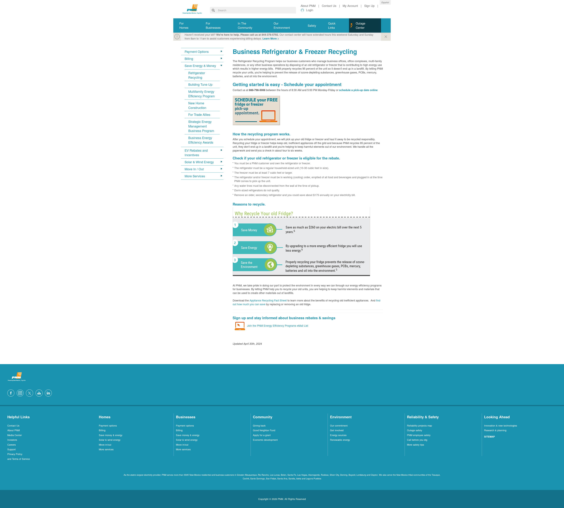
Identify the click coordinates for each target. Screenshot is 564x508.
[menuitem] (186, 25)
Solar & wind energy (109, 439)
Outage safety (414, 430)
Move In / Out (194, 169)
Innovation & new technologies (500, 425)
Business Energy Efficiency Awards (200, 140)
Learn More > (270, 38)
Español (385, 2)
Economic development (265, 439)
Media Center (14, 435)
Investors (12, 439)
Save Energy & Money (200, 65)
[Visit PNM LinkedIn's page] (49, 393)
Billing (189, 58)
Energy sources (338, 435)
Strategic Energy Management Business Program (201, 126)
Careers (11, 444)
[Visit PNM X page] (30, 393)
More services (106, 449)
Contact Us (13, 425)
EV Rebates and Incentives (196, 152)
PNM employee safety (418, 435)
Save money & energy (110, 435)
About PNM (13, 430)
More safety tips (415, 444)
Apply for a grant (262, 435)
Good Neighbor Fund (264, 430)
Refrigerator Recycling (196, 75)
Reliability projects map (419, 425)
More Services (195, 176)
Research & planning (495, 430)
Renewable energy (340, 439)
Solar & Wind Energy (199, 162)
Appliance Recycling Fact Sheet (268, 300)
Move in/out (105, 444)
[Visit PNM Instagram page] (21, 393)
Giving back (259, 425)
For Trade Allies (199, 114)
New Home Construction (197, 105)
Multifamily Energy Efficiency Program (201, 93)
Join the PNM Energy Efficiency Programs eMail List (277, 325)
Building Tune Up (200, 84)
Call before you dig (417, 439)
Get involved (337, 430)
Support (11, 449)
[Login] (303, 10)
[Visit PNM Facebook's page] (11, 393)
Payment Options (197, 51)
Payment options (108, 425)
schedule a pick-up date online (358, 90)
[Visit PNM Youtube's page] (40, 393)
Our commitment (339, 425)
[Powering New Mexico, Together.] (192, 9)
